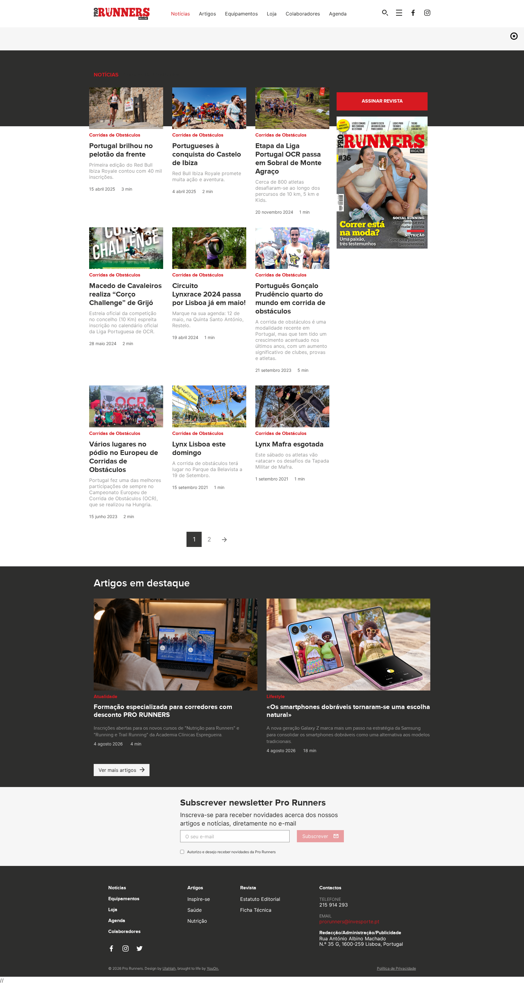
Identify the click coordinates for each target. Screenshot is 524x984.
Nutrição (197, 921)
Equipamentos (241, 14)
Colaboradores (303, 14)
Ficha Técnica (255, 910)
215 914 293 (333, 905)
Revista (248, 888)
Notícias (180, 14)
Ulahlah (169, 968)
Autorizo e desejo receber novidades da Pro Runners (231, 852)
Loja (272, 14)
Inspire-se (198, 899)
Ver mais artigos (117, 770)
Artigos (207, 14)
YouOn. (213, 968)
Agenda (338, 14)
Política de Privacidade (396, 968)
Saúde (194, 910)
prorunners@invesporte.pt (349, 921)
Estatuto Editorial (260, 899)
